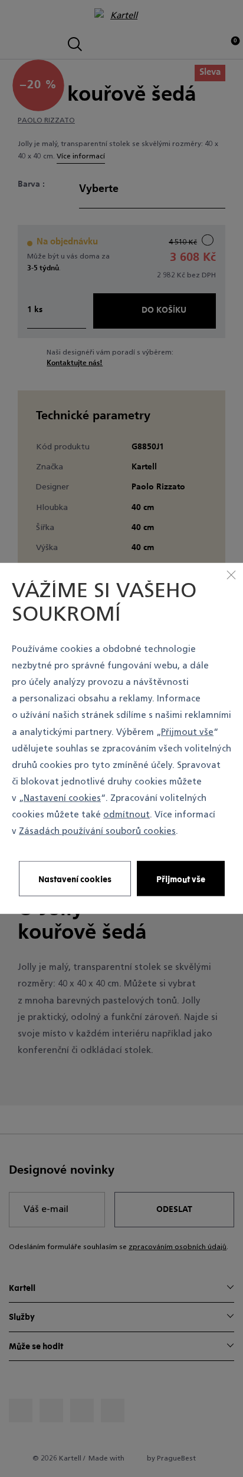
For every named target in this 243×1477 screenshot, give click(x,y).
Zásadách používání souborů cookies (97, 831)
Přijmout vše (187, 732)
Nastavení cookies (62, 798)
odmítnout (126, 815)
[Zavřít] (231, 575)
